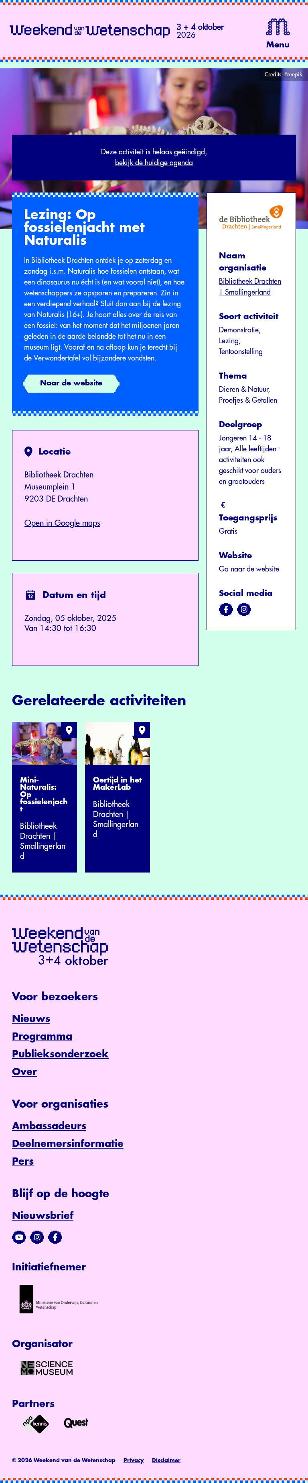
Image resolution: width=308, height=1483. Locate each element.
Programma (42, 1036)
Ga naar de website (249, 569)
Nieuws (31, 1019)
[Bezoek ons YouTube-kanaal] (19, 1237)
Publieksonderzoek (60, 1054)
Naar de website (71, 383)
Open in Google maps (62, 523)
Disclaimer (166, 1460)
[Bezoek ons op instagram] (244, 610)
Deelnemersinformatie (68, 1144)
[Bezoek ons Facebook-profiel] (55, 1237)
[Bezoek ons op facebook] (226, 610)
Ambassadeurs (49, 1126)
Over (24, 1072)
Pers (23, 1161)
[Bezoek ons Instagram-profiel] (37, 1237)
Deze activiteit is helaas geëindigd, (154, 157)
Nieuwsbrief (42, 1216)
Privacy (134, 1460)
